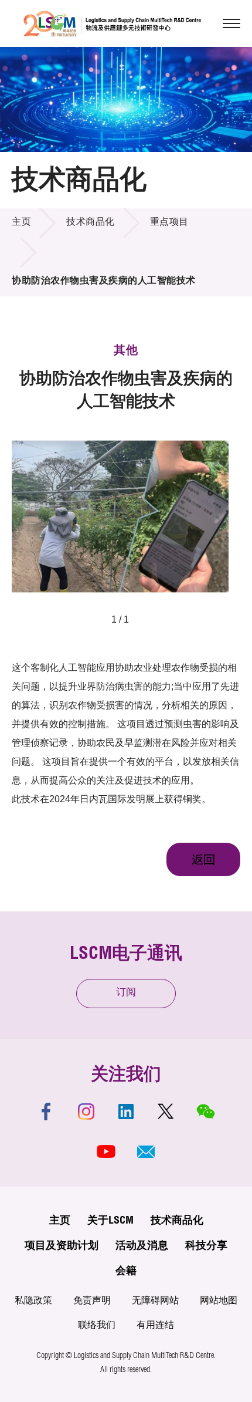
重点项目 (169, 223)
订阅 (126, 993)
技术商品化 (90, 223)
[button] (146, 1151)
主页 (21, 223)
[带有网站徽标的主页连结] (112, 23)
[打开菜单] (231, 23)
